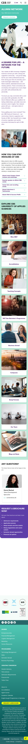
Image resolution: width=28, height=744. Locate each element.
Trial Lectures (5, 672)
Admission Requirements (8, 674)
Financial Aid (5, 677)
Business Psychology (7, 660)
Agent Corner (5, 692)
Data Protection (15, 739)
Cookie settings (10, 741)
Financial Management (8, 636)
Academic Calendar (7, 695)
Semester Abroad (6, 658)
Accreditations (5, 690)
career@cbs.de (11, 498)
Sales (3, 655)
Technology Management (8, 652)
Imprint (23, 739)
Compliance (19, 741)
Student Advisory (6, 669)
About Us (4, 687)
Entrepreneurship (6, 633)
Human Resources (6, 644)
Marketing (4, 641)
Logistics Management (8, 638)
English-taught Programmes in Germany (13, 698)
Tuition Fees (5, 680)
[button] (16, 3)
